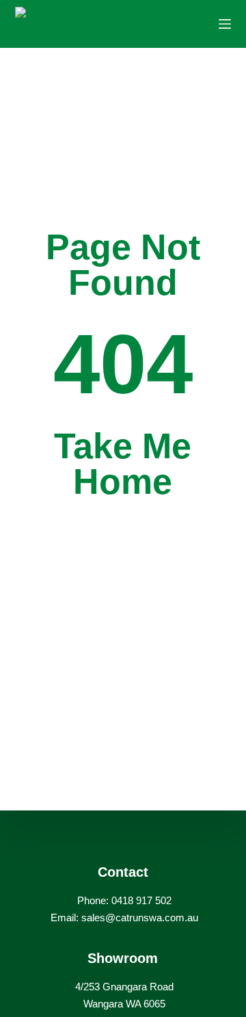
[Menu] (225, 24)
